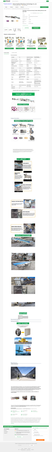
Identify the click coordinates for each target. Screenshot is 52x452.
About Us (5, 430)
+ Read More (12, 423)
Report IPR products (23, 449)
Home (5, 8)
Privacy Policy (28, 449)
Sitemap (32, 449)
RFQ (18, 449)
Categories (25, 448)
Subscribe (31, 445)
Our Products (6, 431)
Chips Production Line (9, 8)
